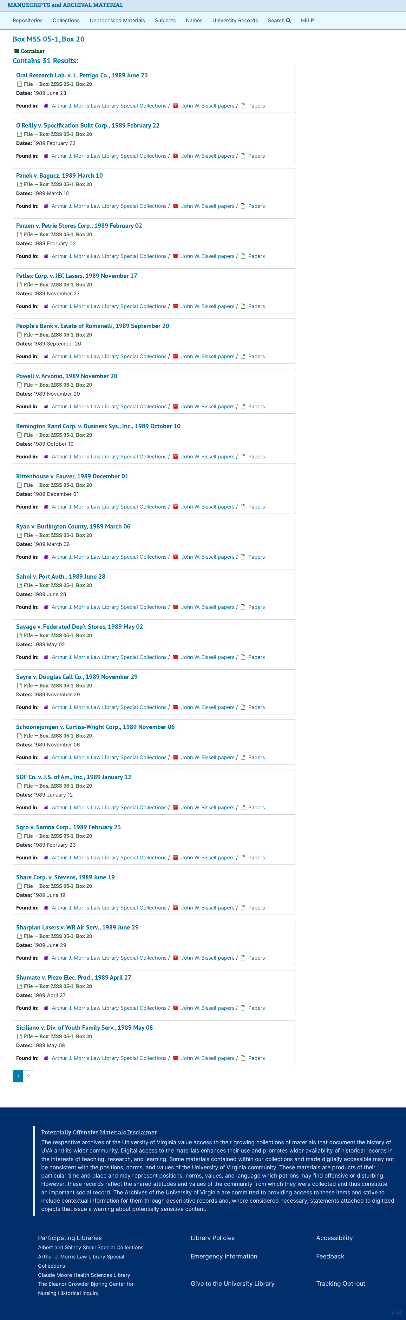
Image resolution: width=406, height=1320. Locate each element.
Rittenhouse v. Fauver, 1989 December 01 (72, 476)
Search (280, 20)
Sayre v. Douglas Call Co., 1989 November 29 (77, 677)
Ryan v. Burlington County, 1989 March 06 (73, 526)
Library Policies (213, 1238)
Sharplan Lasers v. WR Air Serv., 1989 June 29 (77, 927)
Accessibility (334, 1238)
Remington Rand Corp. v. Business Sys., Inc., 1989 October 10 (98, 426)
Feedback (330, 1256)
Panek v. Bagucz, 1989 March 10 (59, 175)
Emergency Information (224, 1256)
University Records (235, 20)
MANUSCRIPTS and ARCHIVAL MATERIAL (65, 5)
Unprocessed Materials (117, 20)
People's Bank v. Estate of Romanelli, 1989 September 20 (92, 326)
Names (194, 20)
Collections (66, 20)
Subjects (165, 20)
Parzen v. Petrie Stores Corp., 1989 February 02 (79, 225)
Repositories (28, 20)
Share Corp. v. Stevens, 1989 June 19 (65, 877)
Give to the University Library (233, 1283)
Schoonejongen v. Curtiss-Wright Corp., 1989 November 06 (95, 727)
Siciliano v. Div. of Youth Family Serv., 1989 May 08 (84, 1027)
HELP (307, 20)
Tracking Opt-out (340, 1283)
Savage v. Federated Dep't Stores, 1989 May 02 (79, 626)
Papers (256, 105)
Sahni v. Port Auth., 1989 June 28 (60, 576)
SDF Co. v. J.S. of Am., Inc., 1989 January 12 (73, 777)
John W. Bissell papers (207, 105)
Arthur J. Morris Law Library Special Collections (109, 105)
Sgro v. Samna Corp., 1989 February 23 (68, 827)
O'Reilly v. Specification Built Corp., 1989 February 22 (88, 125)
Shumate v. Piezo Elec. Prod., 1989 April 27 (73, 977)
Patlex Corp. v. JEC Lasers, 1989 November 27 (76, 276)
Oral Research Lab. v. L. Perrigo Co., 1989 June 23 (82, 75)
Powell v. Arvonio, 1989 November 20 (66, 376)
